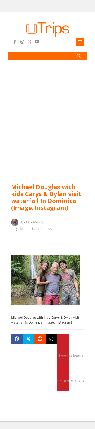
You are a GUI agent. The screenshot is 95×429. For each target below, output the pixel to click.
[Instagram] (22, 42)
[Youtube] (37, 42)
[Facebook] (14, 42)
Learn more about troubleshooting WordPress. (63, 381)
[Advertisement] (47, 119)
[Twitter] (29, 42)
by (31, 222)
